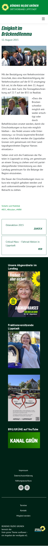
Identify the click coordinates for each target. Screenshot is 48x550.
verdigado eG (21, 535)
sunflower (22, 532)
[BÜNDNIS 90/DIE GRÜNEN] (5, 7)
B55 (4, 209)
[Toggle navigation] (43, 19)
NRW (19, 209)
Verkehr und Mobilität (11, 206)
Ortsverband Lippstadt (23, 9)
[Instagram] (27, 487)
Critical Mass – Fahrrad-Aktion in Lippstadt (24, 245)
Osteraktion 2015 (24, 227)
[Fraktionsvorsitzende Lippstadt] (24, 349)
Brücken (11, 209)
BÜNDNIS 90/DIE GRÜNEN (24, 5)
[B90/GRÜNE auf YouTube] (24, 439)
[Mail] (21, 487)
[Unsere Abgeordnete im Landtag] (24, 294)
